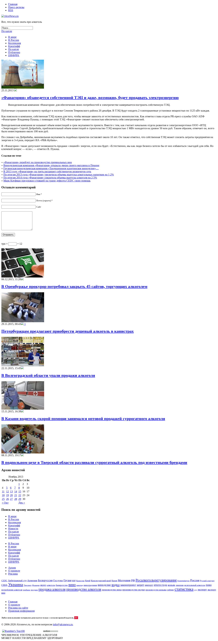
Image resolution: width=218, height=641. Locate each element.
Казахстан (80, 581)
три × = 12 (11, 243)
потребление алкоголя (11, 590)
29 (19, 498)
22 (19, 495)
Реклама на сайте (18, 607)
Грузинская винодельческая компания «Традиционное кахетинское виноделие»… (51, 168)
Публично (14, 52)
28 (15, 498)
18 (3, 495)
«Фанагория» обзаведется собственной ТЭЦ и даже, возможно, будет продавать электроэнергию (90, 97)
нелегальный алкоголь (194, 585)
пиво (209, 585)
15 (19, 491)
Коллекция (14, 43)
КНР (74, 581)
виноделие (104, 585)
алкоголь (51, 585)
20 (11, 495)
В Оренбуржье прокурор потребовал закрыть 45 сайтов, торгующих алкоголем (74, 286)
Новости (13, 528)
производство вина (112, 589)
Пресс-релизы (16, 7)
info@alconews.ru (63, 624)
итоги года (160, 585)
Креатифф (14, 46)
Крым (114, 580)
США (4, 585)
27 (11, 498)
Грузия (67, 580)
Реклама (13, 573)
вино (72, 585)
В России (13, 40)
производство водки (133, 589)
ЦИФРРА (13, 55)
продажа (34, 590)
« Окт (5, 502)
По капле (6, 31)
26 (7, 498)
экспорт (202, 589)
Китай (87, 580)
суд (195, 590)
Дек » (21, 502)
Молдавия (124, 580)
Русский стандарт (207, 581)
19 (7, 495)
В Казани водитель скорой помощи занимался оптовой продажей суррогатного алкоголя (83, 418)
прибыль (26, 590)
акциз (43, 585)
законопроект (128, 585)
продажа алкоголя (52, 589)
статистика (184, 589)
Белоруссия (45, 580)
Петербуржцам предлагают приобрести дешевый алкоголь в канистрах (67, 331)
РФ (133, 580)
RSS (10, 10)
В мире (12, 37)
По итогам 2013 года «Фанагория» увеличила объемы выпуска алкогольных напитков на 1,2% (58, 174)
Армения (32, 580)
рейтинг (170, 590)
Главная (12, 4)
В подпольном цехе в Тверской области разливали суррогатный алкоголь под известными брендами (94, 462)
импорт (149, 585)
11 (3, 491)
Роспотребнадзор (183, 581)
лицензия (180, 585)
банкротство (62, 585)
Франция (36, 585)
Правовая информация (21, 610)
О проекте (14, 570)
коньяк (171, 585)
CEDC (4, 580)
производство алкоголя (83, 589)
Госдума (58, 580)
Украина (15, 584)
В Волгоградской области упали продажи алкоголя (48, 375)
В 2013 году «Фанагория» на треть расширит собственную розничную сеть (47, 171)
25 (3, 498)
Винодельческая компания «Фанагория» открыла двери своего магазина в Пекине (51, 165)
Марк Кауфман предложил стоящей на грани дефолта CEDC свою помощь (46, 180)
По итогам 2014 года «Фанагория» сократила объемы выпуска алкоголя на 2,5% (50, 177)
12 (7, 491)
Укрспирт (28, 585)
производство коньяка (156, 589)
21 (15, 495)
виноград (79, 585)
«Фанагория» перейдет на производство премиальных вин (37, 162)
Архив (12, 567)
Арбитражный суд (17, 580)
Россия (194, 580)
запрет (140, 585)
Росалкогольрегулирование (156, 580)
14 (15, 491)
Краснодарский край (101, 580)
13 (11, 491)
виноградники (90, 585)
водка (116, 585)
